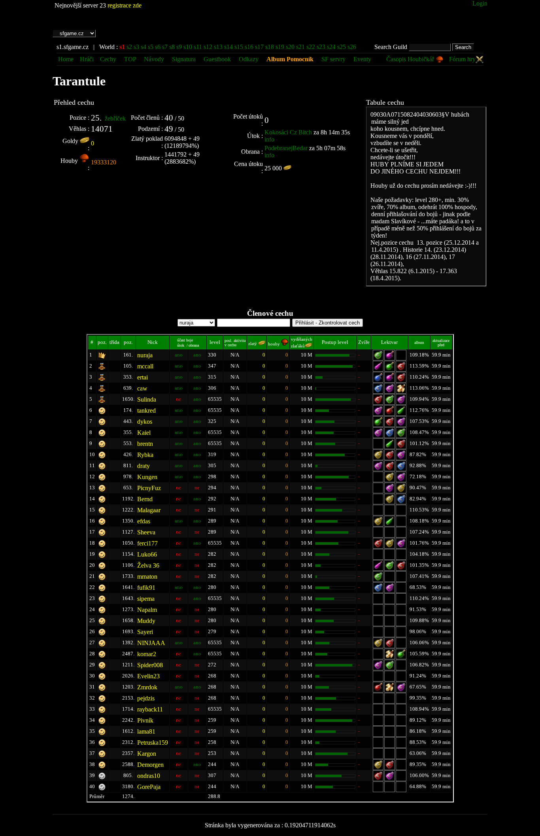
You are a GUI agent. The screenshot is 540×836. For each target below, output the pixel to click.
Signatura (184, 59)
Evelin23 (148, 676)
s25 (341, 46)
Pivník (145, 720)
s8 (172, 46)
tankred (146, 410)
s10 (187, 46)
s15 (238, 46)
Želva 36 (148, 565)
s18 (269, 46)
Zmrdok (147, 687)
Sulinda (146, 399)
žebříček (115, 118)
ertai (142, 377)
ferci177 (147, 543)
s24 (331, 46)
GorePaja (148, 786)
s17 (259, 46)
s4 (143, 46)
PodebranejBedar (286, 148)
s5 (150, 46)
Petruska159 (152, 742)
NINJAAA (151, 643)
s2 (129, 46)
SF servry (333, 59)
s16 (249, 46)
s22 (310, 46)
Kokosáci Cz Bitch (288, 132)
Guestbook (217, 59)
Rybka (145, 454)
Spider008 (150, 665)
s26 (351, 46)
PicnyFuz (149, 488)
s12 (208, 46)
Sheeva (146, 532)
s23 (321, 46)
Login (479, 3)
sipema (146, 598)
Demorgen (150, 764)
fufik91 (146, 587)
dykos (144, 421)
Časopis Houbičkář (411, 59)
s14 (228, 46)
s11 (198, 46)
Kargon (146, 753)
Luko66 (147, 554)
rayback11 (150, 709)
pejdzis (146, 698)
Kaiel (144, 432)
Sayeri (145, 631)
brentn (145, 443)
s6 (157, 46)
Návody (154, 59)
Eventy (362, 59)
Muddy (146, 620)
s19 (280, 46)
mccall (145, 366)
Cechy (108, 59)
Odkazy (249, 59)
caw (142, 388)
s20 (290, 46)
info (269, 139)
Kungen (147, 477)
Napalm (147, 609)
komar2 (146, 654)
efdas (143, 521)
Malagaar (148, 510)
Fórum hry (462, 59)
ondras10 (148, 775)
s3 (136, 46)
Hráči (87, 59)
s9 (179, 46)
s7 (165, 46)
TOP (131, 59)
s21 (300, 46)
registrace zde (125, 5)
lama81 (146, 731)
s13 (218, 46)
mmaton (147, 576)
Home (66, 59)
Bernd (145, 499)
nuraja (145, 355)
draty (143, 465)
